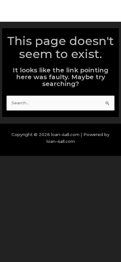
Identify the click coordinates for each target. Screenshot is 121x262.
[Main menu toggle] (108, 11)
